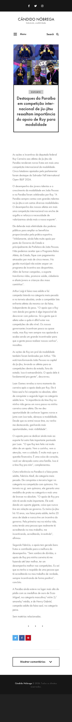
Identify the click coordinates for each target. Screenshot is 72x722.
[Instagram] (42, 5)
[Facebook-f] (28, 5)
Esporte (36, 92)
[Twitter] (35, 5)
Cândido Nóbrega (23, 683)
